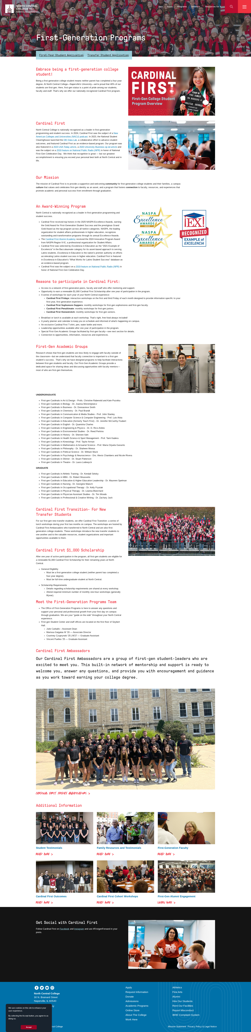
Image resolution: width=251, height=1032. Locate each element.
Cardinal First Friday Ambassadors (61, 793)
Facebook (64, 929)
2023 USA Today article (64, 147)
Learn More (165, 903)
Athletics (195, 6)
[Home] (21, 8)
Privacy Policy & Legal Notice (202, 1026)
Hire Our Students (182, 1001)
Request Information (137, 992)
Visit (160, 6)
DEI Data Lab (70, 140)
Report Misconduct (183, 1010)
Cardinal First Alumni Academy (60, 239)
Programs (182, 6)
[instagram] (52, 987)
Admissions (132, 1001)
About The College (136, 1015)
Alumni (176, 996)
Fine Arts (177, 992)
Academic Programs (137, 1005)
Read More (43, 854)
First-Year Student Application (61, 55)
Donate (130, 996)
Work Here (132, 1019)
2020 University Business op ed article (98, 147)
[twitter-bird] (42, 987)
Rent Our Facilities (182, 1005)
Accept (29, 1027)
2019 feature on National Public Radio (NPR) (78, 150)
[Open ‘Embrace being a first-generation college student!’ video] (171, 91)
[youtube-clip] (47, 987)
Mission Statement (177, 1026)
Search (231, 6)
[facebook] (37, 987)
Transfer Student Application (108, 55)
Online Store (132, 1010)
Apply (170, 6)
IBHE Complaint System (185, 1015)
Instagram (79, 929)
